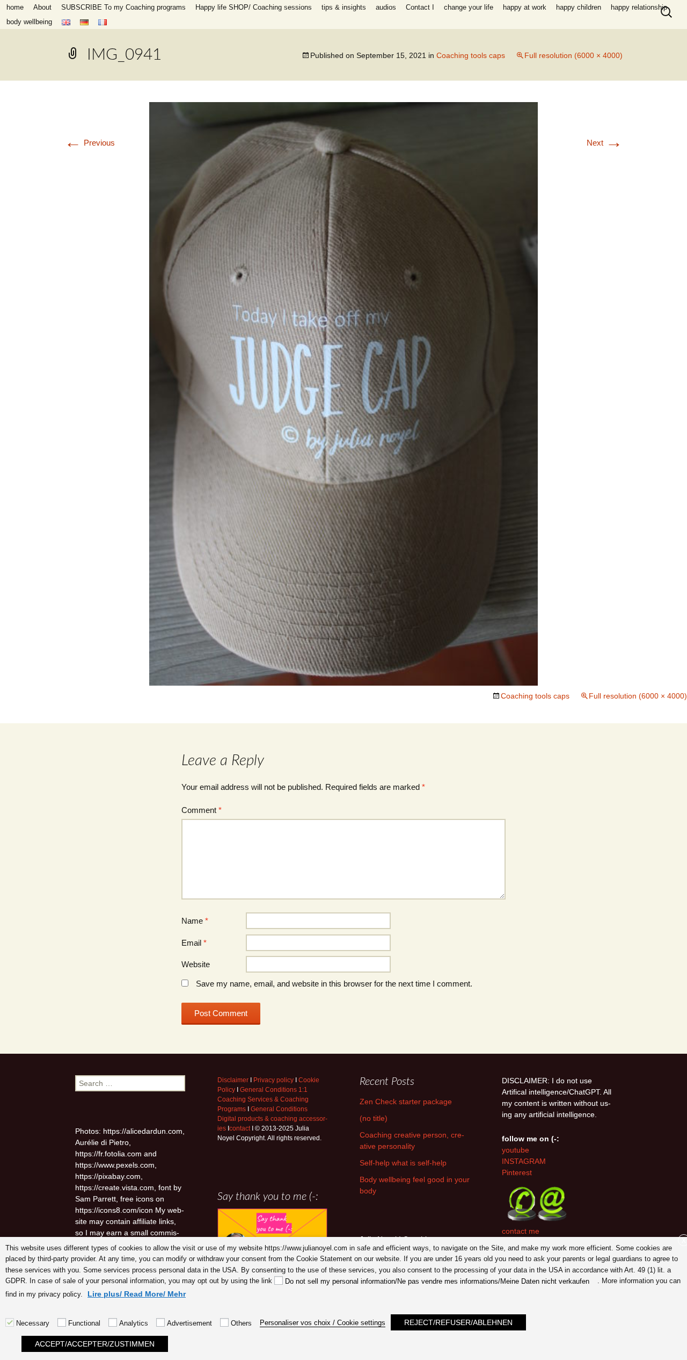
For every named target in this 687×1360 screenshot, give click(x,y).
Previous (89, 142)
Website (195, 964)
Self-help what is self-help (403, 1162)
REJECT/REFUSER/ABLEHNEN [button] (458, 1322)
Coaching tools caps (470, 55)
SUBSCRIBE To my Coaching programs (123, 7)
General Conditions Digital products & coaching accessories (272, 1118)
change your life (468, 7)
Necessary (32, 1323)
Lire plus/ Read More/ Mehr (136, 1294)
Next (605, 142)
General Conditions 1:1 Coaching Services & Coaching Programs (263, 1099)
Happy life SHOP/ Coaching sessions (253, 7)
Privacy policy (273, 1080)
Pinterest (517, 1172)
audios (386, 7)
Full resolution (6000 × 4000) (573, 55)
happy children (578, 7)
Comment (201, 810)
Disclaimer (233, 1080)
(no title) (374, 1118)
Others (241, 1323)
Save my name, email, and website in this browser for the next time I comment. (334, 983)
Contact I (420, 7)
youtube (515, 1150)
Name (194, 920)
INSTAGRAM (524, 1161)
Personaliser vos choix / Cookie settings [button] (322, 1323)
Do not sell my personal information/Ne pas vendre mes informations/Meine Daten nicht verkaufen (437, 1281)
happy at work (524, 7)
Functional (84, 1323)
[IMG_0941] (343, 393)
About (42, 7)
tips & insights (343, 7)
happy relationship (639, 7)
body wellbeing (29, 22)
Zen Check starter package (406, 1101)
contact (239, 1128)
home (15, 7)
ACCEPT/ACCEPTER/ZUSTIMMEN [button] (95, 1344)
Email (194, 942)
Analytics (133, 1323)
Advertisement (189, 1323)
